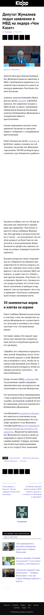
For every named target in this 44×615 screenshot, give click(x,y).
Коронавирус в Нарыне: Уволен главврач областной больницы (11, 490)
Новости (7, 605)
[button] (4, 3)
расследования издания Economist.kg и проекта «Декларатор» (22, 428)
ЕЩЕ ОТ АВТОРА (10, 537)
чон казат (23, 461)
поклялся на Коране (28, 413)
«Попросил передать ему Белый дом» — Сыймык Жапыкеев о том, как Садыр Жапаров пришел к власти (28, 575)
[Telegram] (21, 37)
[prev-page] (4, 587)
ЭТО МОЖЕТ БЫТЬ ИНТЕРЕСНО (16, 534)
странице (22, 100)
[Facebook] (4, 37)
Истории (15, 605)
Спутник (17, 608)
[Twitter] (10, 37)
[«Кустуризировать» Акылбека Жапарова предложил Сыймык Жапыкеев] (8, 546)
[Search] (40, 3)
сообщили (29, 379)
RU (29, 608)
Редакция (8, 32)
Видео (23, 605)
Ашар (24, 608)
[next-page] (7, 587)
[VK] (16, 37)
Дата (29, 605)
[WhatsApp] (27, 37)
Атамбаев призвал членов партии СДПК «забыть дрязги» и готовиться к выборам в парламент (32, 491)
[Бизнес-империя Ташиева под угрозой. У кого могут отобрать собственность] (8, 561)
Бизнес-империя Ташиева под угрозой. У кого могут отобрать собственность (28, 561)
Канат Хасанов (15, 458)
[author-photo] (22, 518)
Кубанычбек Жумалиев (31, 458)
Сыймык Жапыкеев (10, 461)
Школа (35, 605)
